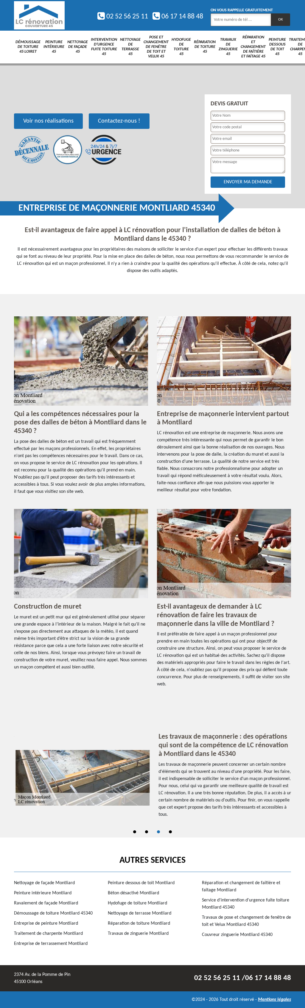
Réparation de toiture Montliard (139, 923)
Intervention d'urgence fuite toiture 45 (104, 46)
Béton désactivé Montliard (133, 893)
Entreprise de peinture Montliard (46, 923)
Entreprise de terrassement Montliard (51, 943)
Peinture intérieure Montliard (42, 893)
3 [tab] (158, 831)
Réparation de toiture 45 (205, 47)
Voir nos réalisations (48, 121)
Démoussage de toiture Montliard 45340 (53, 913)
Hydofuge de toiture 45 (181, 46)
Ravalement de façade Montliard (46, 903)
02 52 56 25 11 (126, 16)
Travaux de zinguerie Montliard (138, 933)
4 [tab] (170, 831)
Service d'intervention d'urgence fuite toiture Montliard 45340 (245, 904)
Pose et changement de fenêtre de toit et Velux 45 (156, 47)
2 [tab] (146, 831)
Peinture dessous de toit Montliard (141, 883)
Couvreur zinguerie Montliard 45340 (237, 934)
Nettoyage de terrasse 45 (130, 46)
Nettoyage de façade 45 (77, 47)
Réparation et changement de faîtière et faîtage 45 (253, 47)
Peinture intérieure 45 (53, 47)
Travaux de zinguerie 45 (228, 46)
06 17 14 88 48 (181, 16)
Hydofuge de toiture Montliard (137, 903)
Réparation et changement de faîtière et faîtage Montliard (241, 887)
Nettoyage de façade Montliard (44, 883)
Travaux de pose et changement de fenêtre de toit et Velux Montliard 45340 (246, 921)
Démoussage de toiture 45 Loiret (28, 47)
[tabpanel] (152, 778)
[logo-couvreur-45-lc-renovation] (39, 15)
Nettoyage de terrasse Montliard (139, 913)
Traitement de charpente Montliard (48, 933)
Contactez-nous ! (119, 121)
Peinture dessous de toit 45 (277, 46)
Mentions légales (274, 999)
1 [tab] (134, 831)
